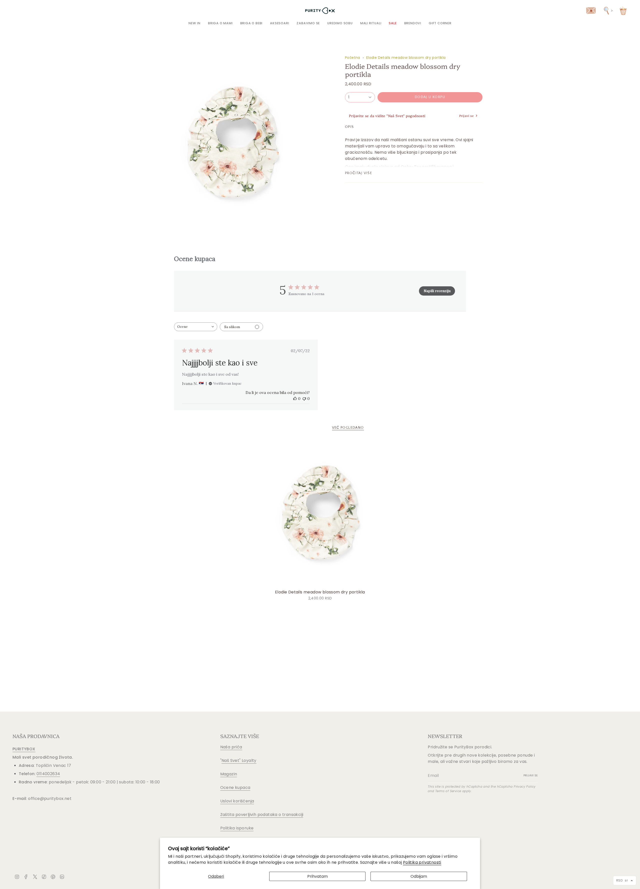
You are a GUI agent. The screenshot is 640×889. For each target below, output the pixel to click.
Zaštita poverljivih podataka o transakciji (262, 814)
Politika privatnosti (422, 862)
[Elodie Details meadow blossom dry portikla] (320, 513)
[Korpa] (623, 10)
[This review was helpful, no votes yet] (295, 398)
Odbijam (418, 876)
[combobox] (195, 326)
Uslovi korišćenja (237, 801)
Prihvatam (317, 876)
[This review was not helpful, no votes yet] (304, 398)
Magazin (228, 774)
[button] (220, 23)
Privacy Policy (525, 786)
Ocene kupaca (235, 787)
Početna (352, 57)
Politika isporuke (237, 828)
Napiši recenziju (437, 291)
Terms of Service (448, 791)
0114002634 (48, 774)
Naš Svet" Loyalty (239, 760)
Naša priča (231, 747)
